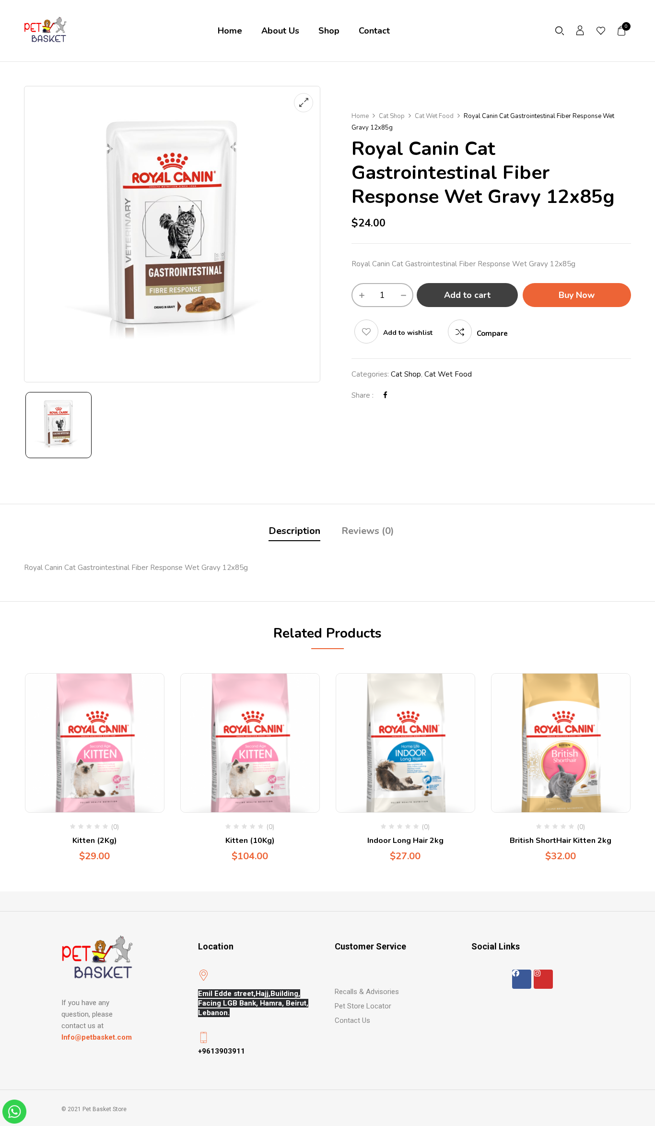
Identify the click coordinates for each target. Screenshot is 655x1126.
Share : (362, 395)
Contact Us (352, 1020)
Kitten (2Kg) (94, 840)
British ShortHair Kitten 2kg (560, 840)
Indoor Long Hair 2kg (405, 840)
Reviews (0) (367, 530)
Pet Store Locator (363, 1006)
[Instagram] (543, 979)
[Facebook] (385, 395)
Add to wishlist (408, 332)
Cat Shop (392, 116)
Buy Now (577, 295)
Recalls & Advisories (367, 991)
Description (294, 530)
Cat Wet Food (434, 116)
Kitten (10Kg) (250, 840)
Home (360, 116)
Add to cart (467, 295)
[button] (622, 30)
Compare (492, 333)
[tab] (294, 532)
